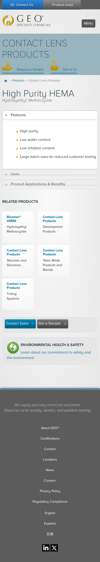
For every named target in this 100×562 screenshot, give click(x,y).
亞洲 (50, 534)
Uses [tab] (15, 174)
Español (50, 524)
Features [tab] (18, 115)
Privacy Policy (50, 491)
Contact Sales (17, 323)
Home (6, 80)
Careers (50, 481)
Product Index (62, 5)
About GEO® (50, 428)
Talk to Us (69, 70)
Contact (50, 449)
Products (18, 80)
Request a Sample (30, 70)
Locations (50, 460)
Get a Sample (49, 323)
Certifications (50, 438)
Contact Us (24, 5)
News (50, 470)
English (50, 513)
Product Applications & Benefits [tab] (38, 184)
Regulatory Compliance (50, 502)
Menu (88, 23)
